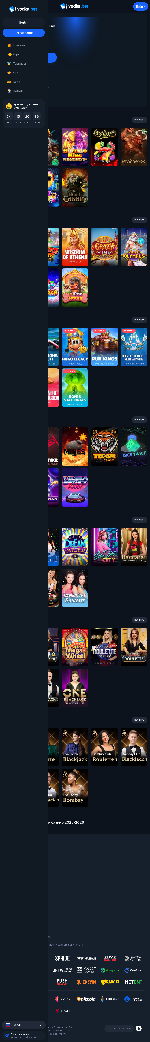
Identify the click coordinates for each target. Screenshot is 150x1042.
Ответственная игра (18, 906)
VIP (15, 73)
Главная (19, 45)
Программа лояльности (20, 864)
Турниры (19, 63)
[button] (24, 1025)
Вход (16, 82)
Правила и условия (17, 901)
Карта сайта (13, 916)
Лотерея (11, 874)
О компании (12, 859)
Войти (140, 6)
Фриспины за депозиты (20, 879)
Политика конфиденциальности (25, 911)
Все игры (139, 119)
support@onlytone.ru (70, 944)
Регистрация (23, 33)
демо (75, 156)
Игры (15, 54)
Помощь (19, 91)
